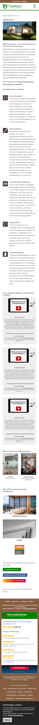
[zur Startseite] (12, 6)
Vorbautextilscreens (19, 516)
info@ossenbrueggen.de (29, 608)
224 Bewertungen (10, 621)
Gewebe (19, 540)
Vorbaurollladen (10, 698)
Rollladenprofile (29, 698)
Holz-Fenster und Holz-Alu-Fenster (17, 688)
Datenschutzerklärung (28, 338)
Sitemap (7, 601)
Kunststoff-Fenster (31, 688)
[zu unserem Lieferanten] (19, 550)
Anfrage (25, 679)
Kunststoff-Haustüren (11, 695)
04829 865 (24, 1)
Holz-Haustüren (28, 691)
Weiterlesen (26, 638)
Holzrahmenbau (22, 695)
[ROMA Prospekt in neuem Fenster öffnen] (10, 464)
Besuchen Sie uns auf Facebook (15, 575)
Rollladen (30, 695)
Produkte (9, 15)
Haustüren (20, 691)
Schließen (7, 720)
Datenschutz (15, 601)
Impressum (24, 601)
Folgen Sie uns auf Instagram (15, 580)
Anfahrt (31, 601)
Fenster (5, 688)
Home (4, 15)
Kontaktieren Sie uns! (12, 569)
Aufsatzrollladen (19, 698)
